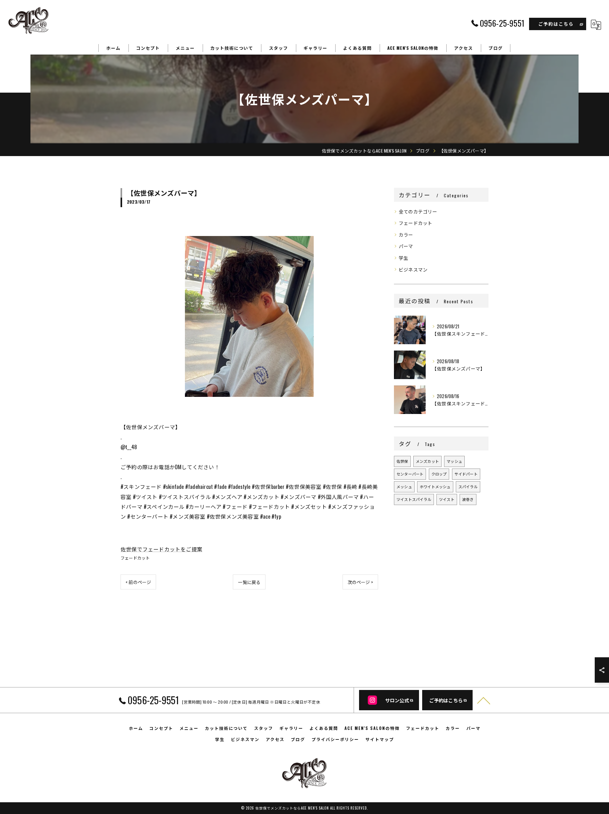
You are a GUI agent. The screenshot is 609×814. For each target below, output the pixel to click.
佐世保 (402, 461)
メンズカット (427, 461)
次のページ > (360, 582)
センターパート (409, 473)
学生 (403, 257)
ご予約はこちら (556, 23)
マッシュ (454, 461)
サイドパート (466, 473)
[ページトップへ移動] (483, 700)
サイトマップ (379, 739)
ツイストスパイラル (413, 499)
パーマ (406, 246)
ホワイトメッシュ (435, 486)
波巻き (468, 499)
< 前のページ (138, 582)
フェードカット (135, 558)
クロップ (439, 473)
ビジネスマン (413, 269)
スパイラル (468, 486)
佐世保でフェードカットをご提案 (161, 549)
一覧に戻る (249, 582)
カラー (406, 234)
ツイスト (447, 499)
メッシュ (404, 486)
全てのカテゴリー (418, 211)
